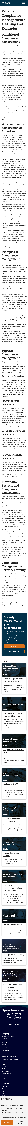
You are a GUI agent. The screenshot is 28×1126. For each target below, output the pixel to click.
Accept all (7, 1122)
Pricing (4, 1064)
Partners (4, 1066)
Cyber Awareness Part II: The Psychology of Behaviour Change (13, 987)
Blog (3, 1093)
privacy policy (10, 1117)
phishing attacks (16, 177)
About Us (4, 1086)
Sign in (3, 1078)
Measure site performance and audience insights (12, 1113)
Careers (4, 1089)
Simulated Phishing (7, 1062)
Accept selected (20, 1122)
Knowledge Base (6, 1073)
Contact (4, 1091)
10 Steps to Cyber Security (13, 955)
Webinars (4, 1096)
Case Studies (5, 1071)
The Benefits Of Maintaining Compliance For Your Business (13, 888)
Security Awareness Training (10, 1059)
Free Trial (14, 646)
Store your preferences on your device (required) (12, 1109)
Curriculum (5, 1069)
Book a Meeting (14, 651)
